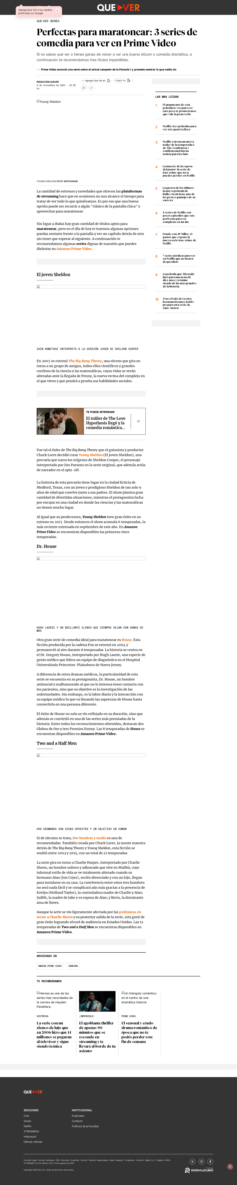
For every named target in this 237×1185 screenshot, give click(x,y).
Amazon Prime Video (50, 966)
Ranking (73, 966)
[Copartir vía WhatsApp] (84, 87)
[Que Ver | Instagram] (201, 1161)
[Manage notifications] (230, 1167)
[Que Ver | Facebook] (210, 1161)
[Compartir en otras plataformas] (91, 87)
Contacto (77, 1121)
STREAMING (31, 1131)
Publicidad (78, 1115)
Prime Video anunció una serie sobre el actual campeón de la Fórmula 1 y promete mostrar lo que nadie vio (108, 69)
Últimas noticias (33, 1141)
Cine (26, 1115)
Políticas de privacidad (85, 1126)
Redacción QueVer (48, 82)
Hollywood (30, 1136)
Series (27, 1121)
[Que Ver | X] (192, 1161)
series (54, 21)
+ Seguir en (120, 80)
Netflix (27, 1126)
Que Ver (42, 21)
